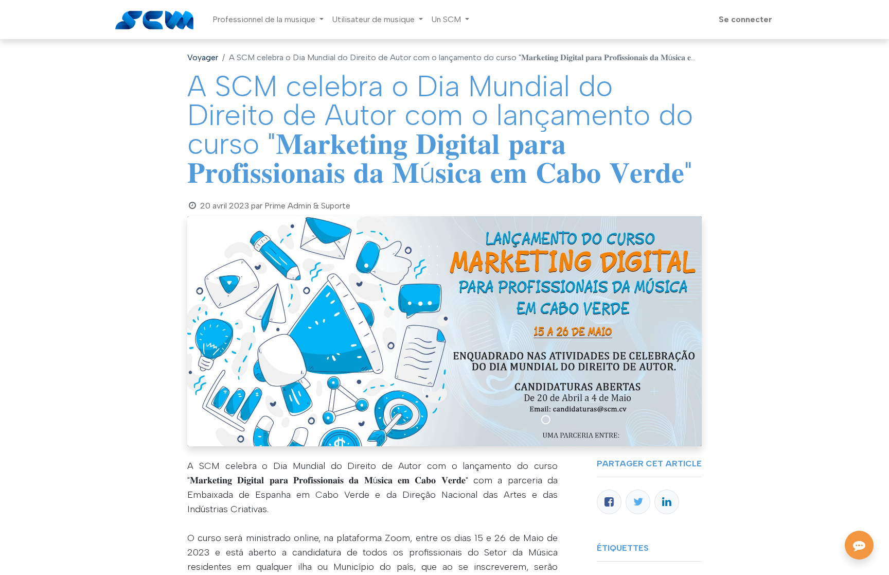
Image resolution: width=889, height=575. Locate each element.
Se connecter (745, 19)
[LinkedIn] (666, 502)
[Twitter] (638, 502)
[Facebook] (609, 502)
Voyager (202, 57)
